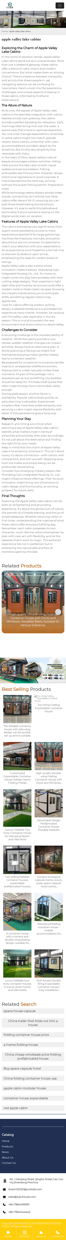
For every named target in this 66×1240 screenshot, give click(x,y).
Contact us (58, 1234)
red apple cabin (16, 1108)
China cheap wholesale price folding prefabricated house (33, 1056)
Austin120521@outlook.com (25, 1189)
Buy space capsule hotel (22, 1068)
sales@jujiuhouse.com (22, 1196)
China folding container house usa (30, 1078)
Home (5, 31)
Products (25, 1234)
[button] (58, 612)
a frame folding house (21, 1045)
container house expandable (26, 1098)
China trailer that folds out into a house (33, 1023)
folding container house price (26, 1035)
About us (41, 1234)
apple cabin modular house (25, 1088)
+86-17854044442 (19, 1212)
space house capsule (20, 1011)
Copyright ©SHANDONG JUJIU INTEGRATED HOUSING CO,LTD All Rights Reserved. (31, 1225)
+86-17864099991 (18, 1204)
